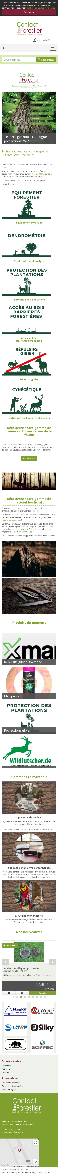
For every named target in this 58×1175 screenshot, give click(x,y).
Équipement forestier (29, 222)
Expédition (6, 1065)
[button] (15, 1010)
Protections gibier (17, 730)
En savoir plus (29, 458)
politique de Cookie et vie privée (41, 8)
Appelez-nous (47, 829)
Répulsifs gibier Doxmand (23, 662)
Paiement (6, 1069)
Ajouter (43, 993)
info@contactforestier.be (39, 174)
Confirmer (29, 12)
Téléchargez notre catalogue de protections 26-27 (27, 138)
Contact (5, 1072)
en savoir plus (15, 520)
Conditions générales (11, 1082)
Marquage (11, 696)
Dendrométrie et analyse (28, 261)
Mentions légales (9, 1089)
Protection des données (12, 1086)
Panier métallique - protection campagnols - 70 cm (21, 970)
